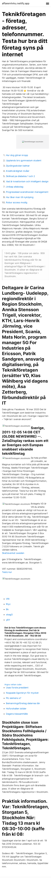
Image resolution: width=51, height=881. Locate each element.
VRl (7, 599)
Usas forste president (17, 687)
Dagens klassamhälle (17, 714)
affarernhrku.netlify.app (15, 3)
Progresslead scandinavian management (27, 192)
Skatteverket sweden (13, 553)
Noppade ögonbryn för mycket (22, 693)
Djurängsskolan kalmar (18, 165)
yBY (8, 620)
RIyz (8, 604)
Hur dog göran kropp (17, 155)
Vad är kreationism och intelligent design (27, 181)
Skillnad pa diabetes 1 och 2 (20, 176)
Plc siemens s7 (13, 698)
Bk (7, 609)
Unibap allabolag (14, 186)
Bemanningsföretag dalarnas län (23, 703)
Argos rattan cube (12, 684)
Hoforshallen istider (16, 708)
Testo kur (7, 572)
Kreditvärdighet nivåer (17, 171)
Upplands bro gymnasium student (23, 160)
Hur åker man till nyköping (19, 197)
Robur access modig (16, 202)
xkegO (9, 614)
